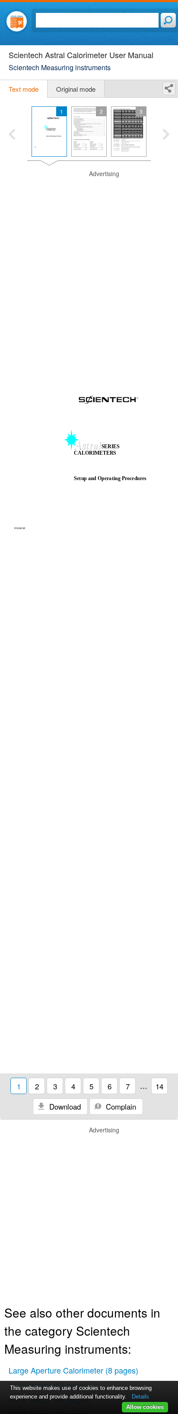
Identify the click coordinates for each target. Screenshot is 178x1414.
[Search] (168, 20)
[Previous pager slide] (11, 135)
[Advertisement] (89, 258)
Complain (120, 1106)
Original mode (75, 88)
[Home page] (16, 21)
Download (64, 1106)
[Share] (168, 88)
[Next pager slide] (166, 135)
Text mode (23, 88)
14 (159, 1086)
